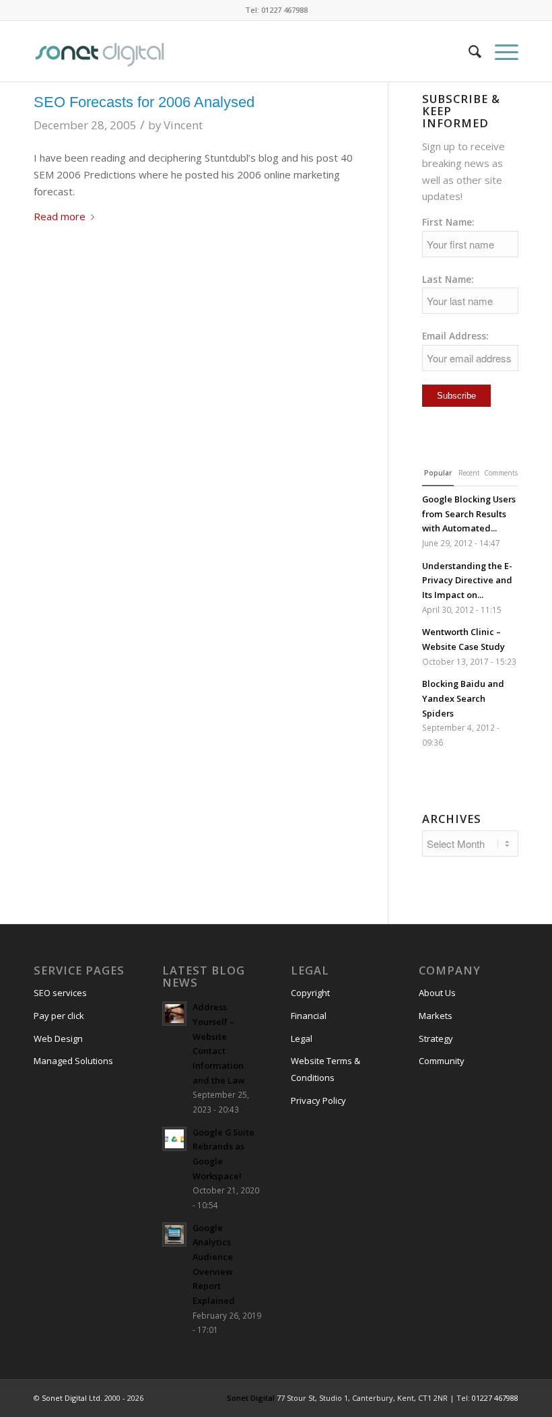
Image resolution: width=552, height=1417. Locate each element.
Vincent (183, 125)
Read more (59, 216)
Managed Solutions (73, 1061)
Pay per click (59, 1016)
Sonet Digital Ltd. (72, 1398)
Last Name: (448, 279)
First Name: (448, 222)
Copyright (310, 993)
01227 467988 (495, 1398)
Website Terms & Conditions (325, 1069)
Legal (301, 1038)
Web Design (58, 1038)
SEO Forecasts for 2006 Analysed (144, 102)
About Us (437, 993)
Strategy (436, 1038)
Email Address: (455, 335)
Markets (435, 1016)
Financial (308, 1016)
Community (441, 1061)
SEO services (60, 993)
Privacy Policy (318, 1100)
